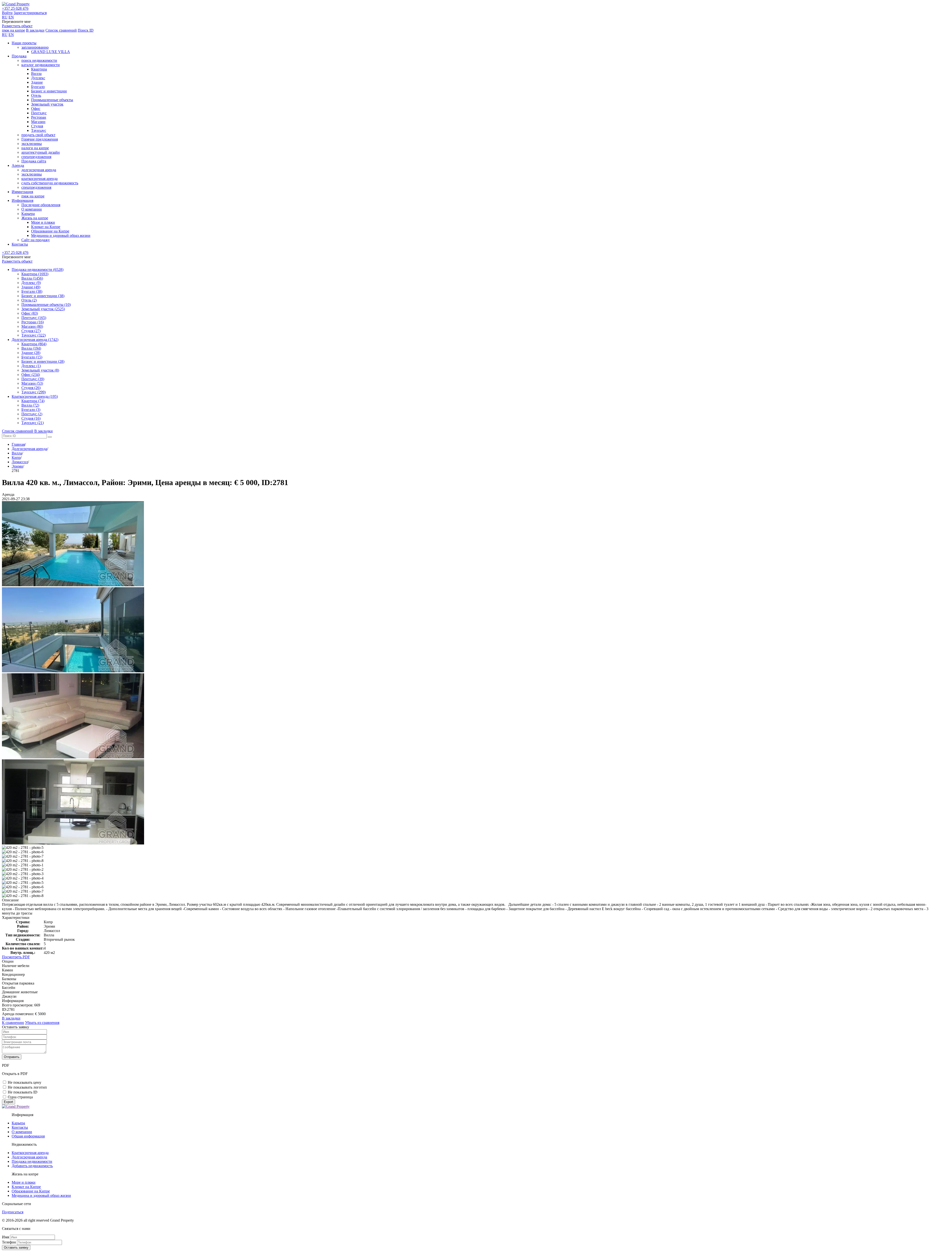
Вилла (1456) (32, 278)
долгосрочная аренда (38, 170)
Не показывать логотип (27, 1087)
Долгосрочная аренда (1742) (35, 339)
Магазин (38, 122)
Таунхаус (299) (33, 392)
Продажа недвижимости (32, 1161)
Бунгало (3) (30, 410)
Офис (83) (29, 313)
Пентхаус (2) (31, 414)
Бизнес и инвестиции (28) (42, 361)
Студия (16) (31, 418)
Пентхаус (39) (32, 379)
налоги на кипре (35, 148)
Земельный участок (47, 104)
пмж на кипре (13, 30)
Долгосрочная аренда (29, 449)
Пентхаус (39, 113)
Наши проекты (24, 43)
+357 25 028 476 (15, 8)
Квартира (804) (33, 344)
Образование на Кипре (50, 231)
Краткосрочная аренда (30, 1153)
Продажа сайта (33, 161)
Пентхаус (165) (33, 318)
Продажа (19, 56)
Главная (18, 444)
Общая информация (28, 1136)
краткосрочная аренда (39, 179)
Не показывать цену (24, 1082)
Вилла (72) (30, 405)
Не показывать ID (22, 1092)
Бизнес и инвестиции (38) (42, 296)
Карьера (28, 214)
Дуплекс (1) (31, 366)
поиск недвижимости (39, 60)
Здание (37, 82)
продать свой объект (38, 135)
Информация (22, 200)
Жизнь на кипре (34, 218)
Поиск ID (86, 30)
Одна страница (20, 1097)
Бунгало (38, 87)
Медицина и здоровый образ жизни (60, 235)
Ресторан (38, 117)
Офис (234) (30, 375)
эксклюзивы (31, 144)
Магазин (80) (32, 326)
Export (8, 1102)
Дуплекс (38, 78)
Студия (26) (31, 388)
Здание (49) (30, 287)
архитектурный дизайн (40, 152)
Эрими (17, 466)
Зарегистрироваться (30, 13)
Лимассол (20, 462)
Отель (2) (29, 300)
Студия (37, 126)
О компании (31, 209)
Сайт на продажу (35, 240)
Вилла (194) (31, 348)
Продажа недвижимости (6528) (37, 269)
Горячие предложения (39, 139)
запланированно (35, 47)
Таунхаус (38, 130)
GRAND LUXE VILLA (50, 52)
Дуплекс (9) (31, 283)
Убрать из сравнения (42, 1023)
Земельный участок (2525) (43, 309)
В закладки (35, 30)
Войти (7, 13)
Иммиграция (22, 192)
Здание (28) (30, 353)
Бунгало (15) (31, 357)
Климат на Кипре (45, 227)
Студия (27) (31, 331)
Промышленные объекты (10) (46, 304)
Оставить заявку (16, 1247)
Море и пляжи (43, 222)
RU (5, 17)
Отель (36, 95)
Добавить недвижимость (32, 1166)
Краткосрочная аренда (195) (35, 396)
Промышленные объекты (52, 100)
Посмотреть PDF (16, 957)
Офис (35, 109)
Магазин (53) (32, 383)
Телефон (9, 1242)
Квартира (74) (32, 401)
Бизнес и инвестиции (49, 91)
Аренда (18, 165)
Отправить (11, 1057)
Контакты (20, 244)
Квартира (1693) (34, 274)
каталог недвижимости (40, 65)
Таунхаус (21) (32, 423)
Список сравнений (61, 30)
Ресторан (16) (32, 322)
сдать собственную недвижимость (49, 183)
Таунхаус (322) (33, 335)
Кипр (16, 457)
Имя (5, 1237)
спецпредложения (36, 157)
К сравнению (13, 1023)
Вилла (36, 73)
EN (11, 17)
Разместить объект (17, 26)
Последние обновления (40, 205)
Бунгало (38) (31, 291)
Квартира (39, 69)
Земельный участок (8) (40, 370)
